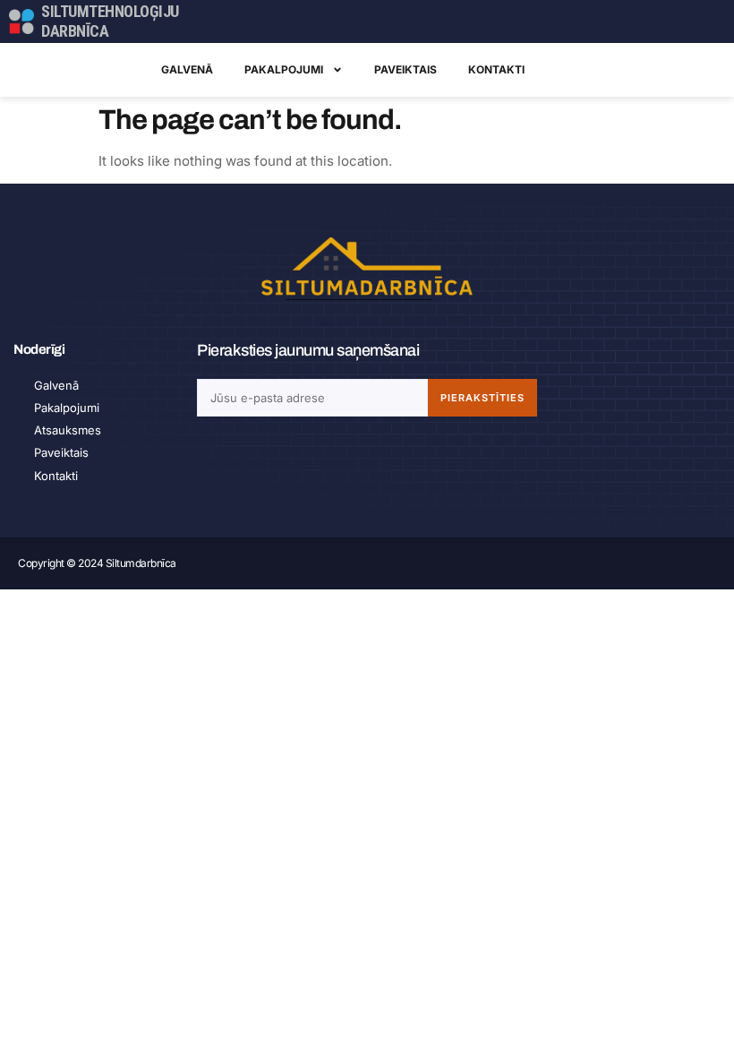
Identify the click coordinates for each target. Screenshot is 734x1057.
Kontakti (496, 69)
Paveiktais (405, 69)
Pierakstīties (482, 397)
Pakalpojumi (283, 69)
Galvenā (187, 69)
